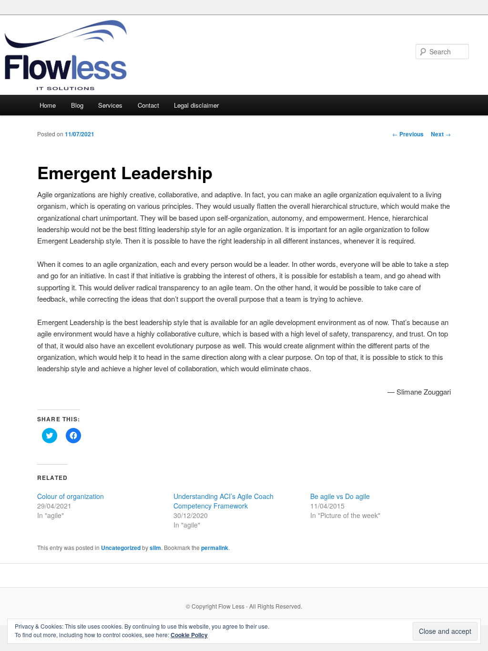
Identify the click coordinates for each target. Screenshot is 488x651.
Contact (148, 105)
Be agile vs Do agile (340, 496)
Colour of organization (70, 496)
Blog (77, 105)
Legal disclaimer (196, 105)
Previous (408, 134)
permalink (214, 547)
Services (110, 105)
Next (441, 134)
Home (48, 105)
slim (155, 547)
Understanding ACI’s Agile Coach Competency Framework (223, 500)
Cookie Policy (189, 635)
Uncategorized (121, 547)
